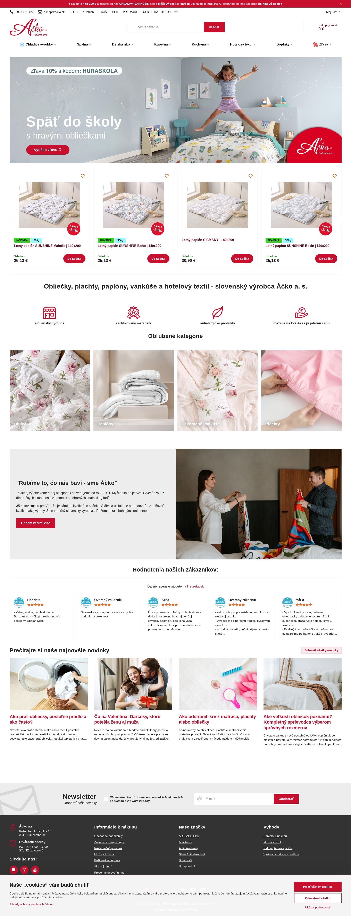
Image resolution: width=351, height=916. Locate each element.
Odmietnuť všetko (318, 898)
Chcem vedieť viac (35, 523)
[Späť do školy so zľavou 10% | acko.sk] (176, 111)
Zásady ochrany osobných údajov (31, 904)
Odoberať (286, 799)
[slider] (35, 604)
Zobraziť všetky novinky (321, 650)
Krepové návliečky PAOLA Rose (309, 246)
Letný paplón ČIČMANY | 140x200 (142, 240)
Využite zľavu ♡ (48, 150)
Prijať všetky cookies (318, 886)
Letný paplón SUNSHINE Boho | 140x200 (63, 246)
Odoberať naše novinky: (80, 803)
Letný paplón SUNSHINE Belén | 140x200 (232, 246)
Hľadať (214, 27)
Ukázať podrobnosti (318, 907)
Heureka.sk (195, 586)
